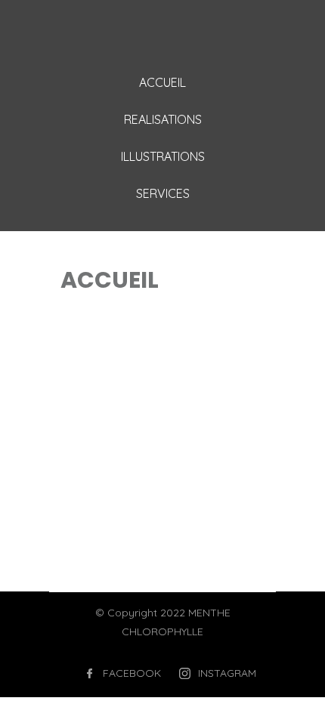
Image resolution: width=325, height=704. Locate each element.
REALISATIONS (163, 119)
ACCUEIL (162, 82)
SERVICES (163, 193)
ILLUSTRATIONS (163, 156)
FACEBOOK (132, 673)
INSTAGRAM (227, 673)
